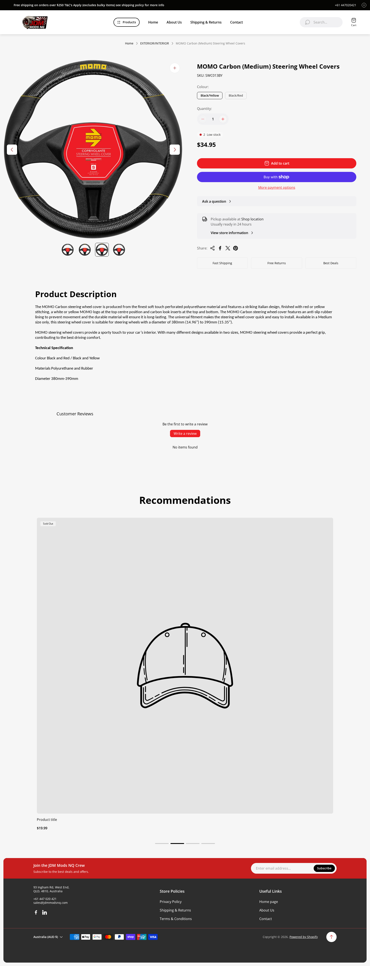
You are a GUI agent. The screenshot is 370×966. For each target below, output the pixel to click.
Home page (268, 901)
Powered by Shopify (303, 937)
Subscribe (324, 868)
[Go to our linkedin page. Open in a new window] (44, 912)
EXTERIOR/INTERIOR (154, 43)
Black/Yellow (210, 95)
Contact (265, 918)
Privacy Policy (171, 901)
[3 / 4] (102, 250)
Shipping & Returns (175, 910)
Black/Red (236, 95)
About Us (266, 910)
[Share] (212, 248)
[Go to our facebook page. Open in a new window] (36, 912)
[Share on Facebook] (220, 248)
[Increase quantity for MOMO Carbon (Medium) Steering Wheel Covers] (223, 119)
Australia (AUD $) (45, 937)
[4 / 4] (119, 250)
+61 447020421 (345, 5)
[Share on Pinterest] (235, 248)
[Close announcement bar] (364, 5)
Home (129, 43)
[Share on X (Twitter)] (227, 248)
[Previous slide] (12, 150)
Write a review (185, 433)
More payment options (276, 187)
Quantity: (204, 108)
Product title (47, 819)
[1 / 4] (68, 250)
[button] (162, 843)
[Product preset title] (185, 666)
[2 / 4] (85, 250)
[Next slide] (175, 150)
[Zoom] (175, 68)
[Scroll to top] (331, 937)
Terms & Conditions (176, 918)
